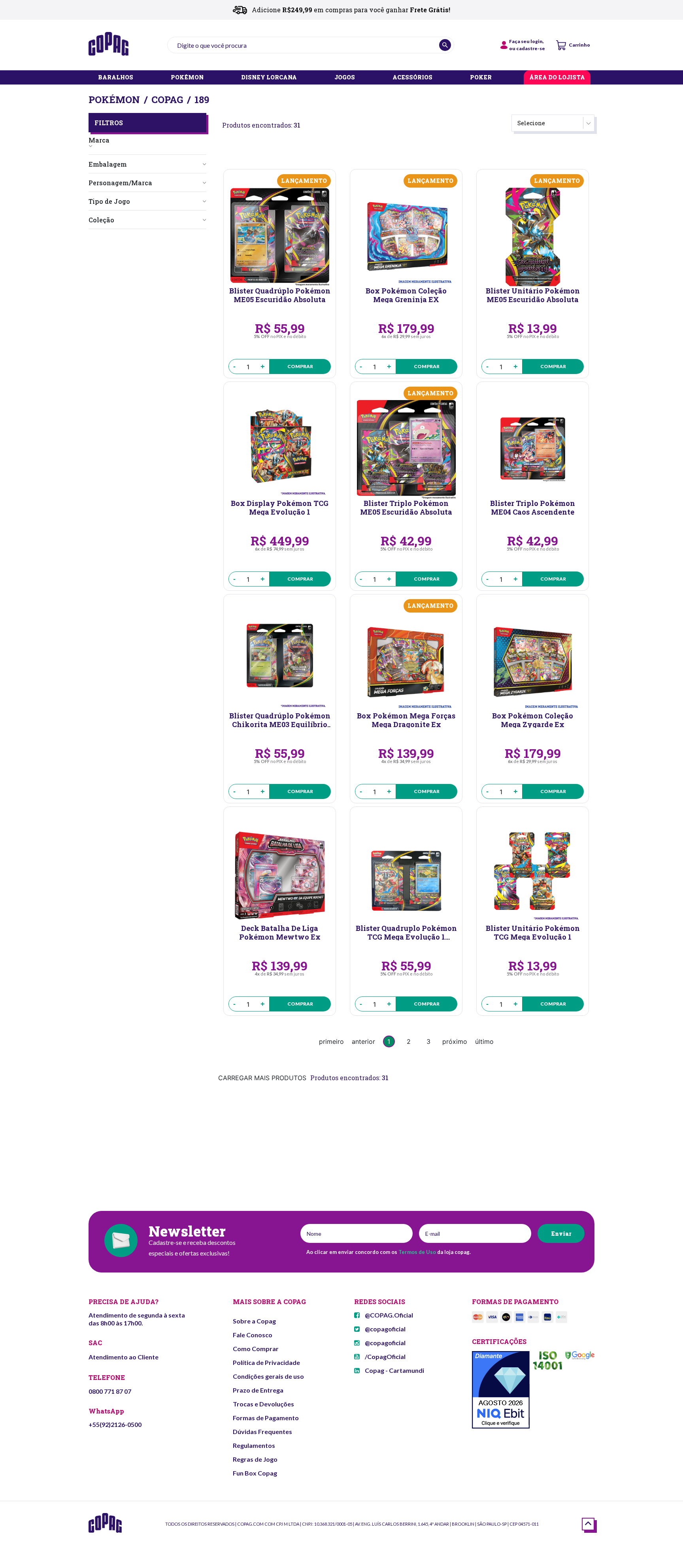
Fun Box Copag (255, 1473)
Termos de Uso (417, 1252)
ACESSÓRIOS (412, 77)
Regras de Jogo (255, 1459)
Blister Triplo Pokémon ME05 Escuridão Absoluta (406, 507)
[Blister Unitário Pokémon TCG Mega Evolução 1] (532, 874)
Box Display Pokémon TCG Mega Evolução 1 (279, 507)
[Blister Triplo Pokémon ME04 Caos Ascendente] (532, 449)
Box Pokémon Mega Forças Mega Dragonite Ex (406, 719)
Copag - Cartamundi (394, 1370)
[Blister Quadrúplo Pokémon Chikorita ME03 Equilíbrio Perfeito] (279, 662)
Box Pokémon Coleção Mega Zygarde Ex (532, 719)
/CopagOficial (385, 1356)
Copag (167, 99)
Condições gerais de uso (268, 1376)
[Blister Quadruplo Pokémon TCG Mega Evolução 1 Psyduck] (406, 874)
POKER (481, 77)
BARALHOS (115, 77)
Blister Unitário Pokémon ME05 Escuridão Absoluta (533, 294)
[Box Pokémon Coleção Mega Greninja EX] (406, 237)
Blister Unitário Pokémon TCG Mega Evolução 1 (533, 932)
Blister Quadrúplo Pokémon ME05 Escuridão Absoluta (279, 294)
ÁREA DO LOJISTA (557, 77)
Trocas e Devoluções (263, 1404)
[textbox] (310, 45)
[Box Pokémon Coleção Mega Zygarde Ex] (532, 662)
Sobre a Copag (254, 1321)
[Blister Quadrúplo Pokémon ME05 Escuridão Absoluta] (279, 237)
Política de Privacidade (266, 1362)
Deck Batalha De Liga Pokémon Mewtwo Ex (280, 932)
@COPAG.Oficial (388, 1315)
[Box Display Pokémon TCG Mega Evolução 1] (279, 449)
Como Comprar (256, 1348)
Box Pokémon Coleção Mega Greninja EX (406, 294)
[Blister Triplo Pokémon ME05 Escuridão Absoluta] (406, 449)
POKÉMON (187, 77)
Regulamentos (254, 1445)
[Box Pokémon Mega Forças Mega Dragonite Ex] (406, 662)
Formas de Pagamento (266, 1417)
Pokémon (114, 99)
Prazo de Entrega (258, 1390)
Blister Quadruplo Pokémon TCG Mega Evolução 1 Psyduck (406, 932)
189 (201, 99)
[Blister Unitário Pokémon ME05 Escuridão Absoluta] (532, 237)
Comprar (300, 366)
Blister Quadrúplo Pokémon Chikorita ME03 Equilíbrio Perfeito (279, 719)
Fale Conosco (252, 1334)
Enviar (561, 1233)
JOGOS (344, 77)
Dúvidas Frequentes (262, 1431)
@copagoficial (385, 1329)
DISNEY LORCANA (269, 77)
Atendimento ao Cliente (123, 1357)
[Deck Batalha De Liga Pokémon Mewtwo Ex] (279, 874)
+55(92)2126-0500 (115, 1424)
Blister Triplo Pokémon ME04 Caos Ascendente (532, 507)
